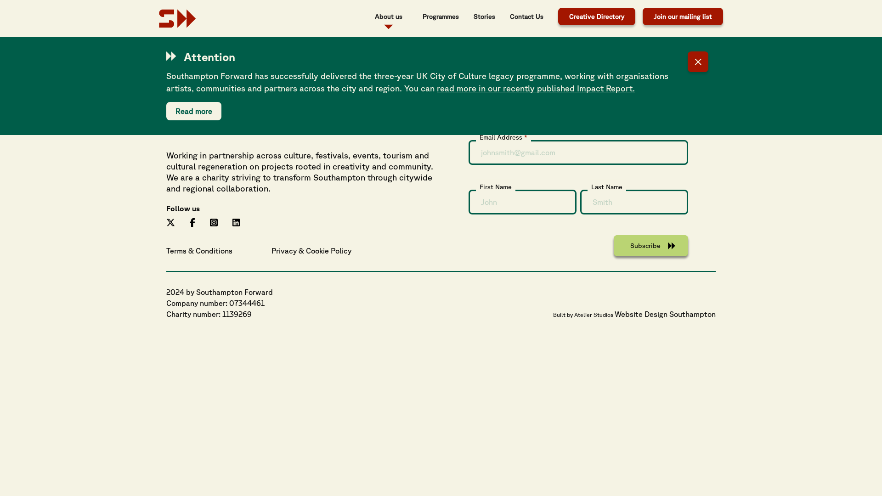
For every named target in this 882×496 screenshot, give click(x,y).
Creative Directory (596, 16)
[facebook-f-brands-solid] (192, 221)
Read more (193, 111)
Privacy (284, 251)
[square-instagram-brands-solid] (214, 221)
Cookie (317, 251)
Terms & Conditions (199, 251)
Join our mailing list (683, 16)
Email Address (503, 137)
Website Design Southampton (665, 314)
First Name (496, 187)
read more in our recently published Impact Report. (536, 88)
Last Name (606, 187)
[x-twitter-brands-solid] (170, 221)
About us (388, 16)
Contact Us (526, 16)
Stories (484, 16)
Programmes (441, 16)
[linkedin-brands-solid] (236, 221)
